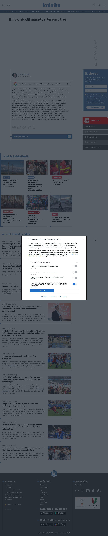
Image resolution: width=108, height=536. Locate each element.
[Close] (83, 239)
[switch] (75, 266)
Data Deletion (44, 296)
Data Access (54, 296)
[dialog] (54, 268)
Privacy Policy (63, 296)
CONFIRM (42, 290)
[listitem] (54, 262)
